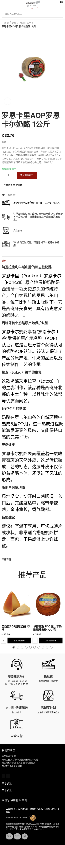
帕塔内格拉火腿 (9, 756)
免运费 (48, 676)
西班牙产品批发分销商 (12, 766)
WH (41, 829)
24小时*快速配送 (17, 707)
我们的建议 (8, 750)
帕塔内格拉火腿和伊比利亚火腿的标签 (19, 763)
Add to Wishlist (13, 184)
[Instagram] (8, 776)
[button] (13, 647)
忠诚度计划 (48, 707)
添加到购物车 (26, 175)
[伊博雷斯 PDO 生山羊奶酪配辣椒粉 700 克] (48, 604)
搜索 (59, 14)
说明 (4, 260)
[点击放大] (7, 101)
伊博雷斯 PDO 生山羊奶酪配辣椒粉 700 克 (47, 628)
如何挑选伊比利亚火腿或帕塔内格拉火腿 (20, 759)
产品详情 (6, 559)
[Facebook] (3, 776)
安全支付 (17, 736)
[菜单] (3, 4)
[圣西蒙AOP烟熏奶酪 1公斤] (17, 604)
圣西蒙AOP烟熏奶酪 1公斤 (16, 628)
